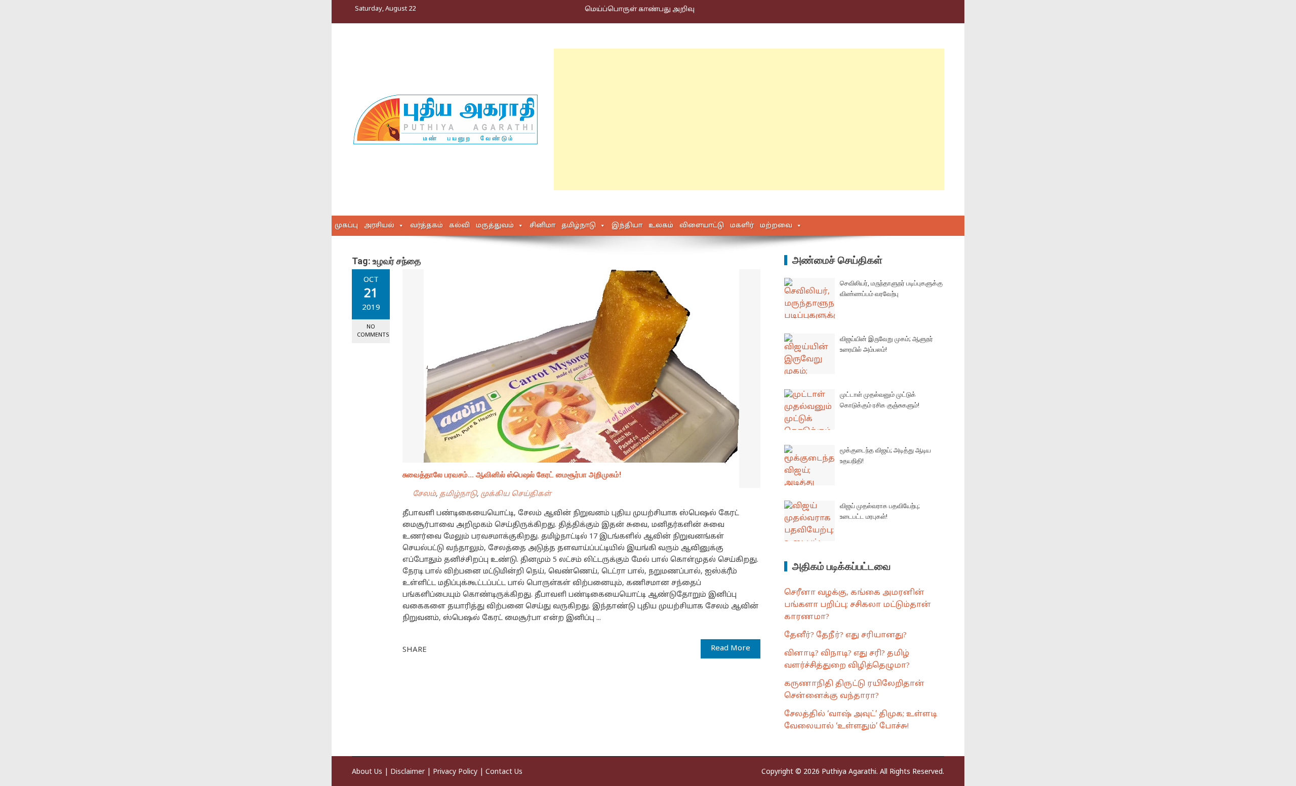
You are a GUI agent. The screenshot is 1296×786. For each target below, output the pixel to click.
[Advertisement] (749, 119)
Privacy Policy (455, 772)
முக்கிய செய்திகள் (515, 494)
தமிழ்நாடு (578, 226)
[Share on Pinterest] (459, 649)
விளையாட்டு (701, 226)
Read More (730, 648)
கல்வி (459, 226)
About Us (367, 772)
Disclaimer (407, 772)
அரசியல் (379, 226)
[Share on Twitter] (448, 649)
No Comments (373, 330)
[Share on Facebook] (437, 649)
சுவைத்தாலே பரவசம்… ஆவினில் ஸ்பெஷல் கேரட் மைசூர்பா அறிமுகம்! (511, 474)
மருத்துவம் (495, 226)
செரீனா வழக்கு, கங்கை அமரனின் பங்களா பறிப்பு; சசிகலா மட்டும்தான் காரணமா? (857, 605)
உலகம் (661, 226)
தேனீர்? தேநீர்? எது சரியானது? (845, 635)
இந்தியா (627, 226)
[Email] (470, 649)
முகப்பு (346, 226)
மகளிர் (742, 226)
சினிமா (542, 226)
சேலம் (424, 494)
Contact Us (503, 772)
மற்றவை (776, 226)
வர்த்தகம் (426, 226)
